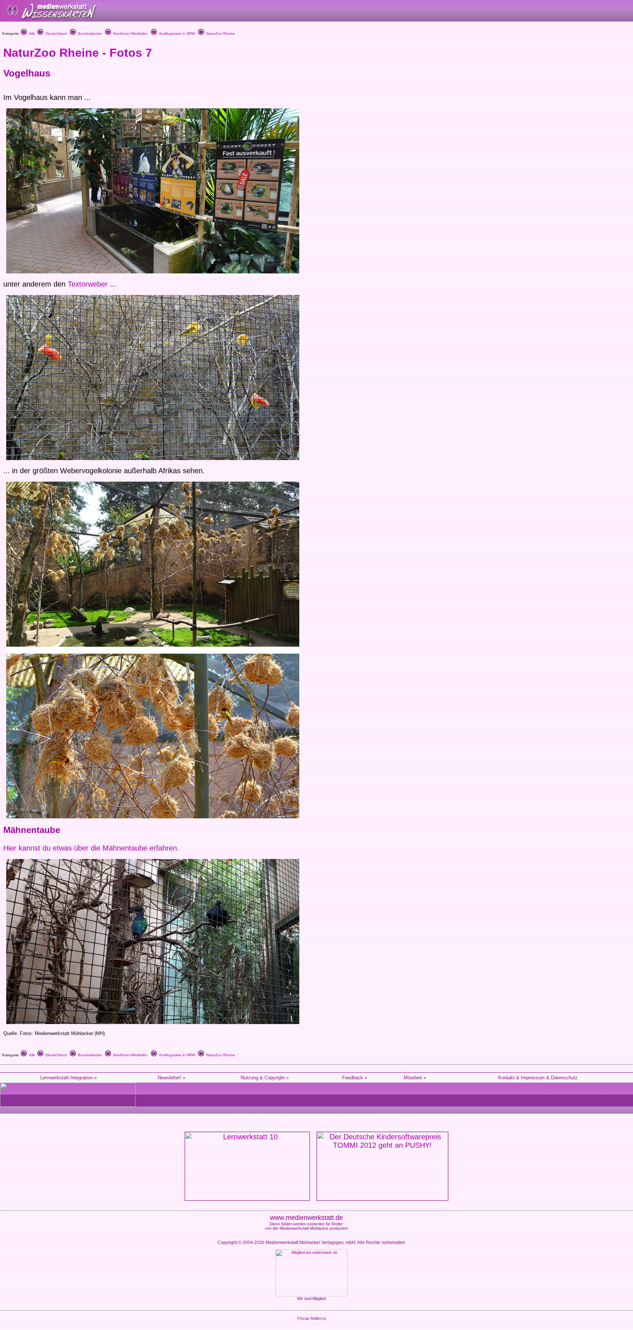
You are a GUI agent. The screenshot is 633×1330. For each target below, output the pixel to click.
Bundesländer (89, 33)
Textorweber (89, 284)
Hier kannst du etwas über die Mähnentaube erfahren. (91, 848)
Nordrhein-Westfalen (129, 33)
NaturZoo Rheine (219, 33)
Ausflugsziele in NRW (176, 33)
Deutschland (55, 33)
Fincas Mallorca (311, 1318)
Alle (31, 33)
